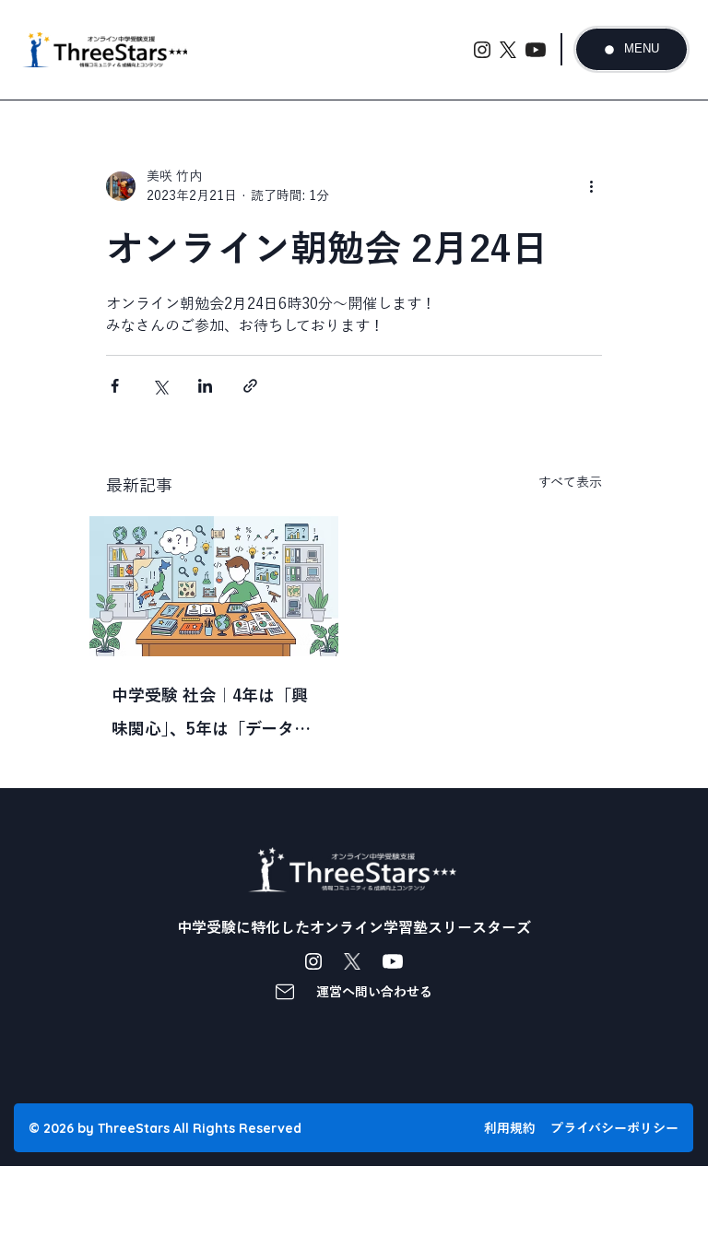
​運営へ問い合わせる (374, 991)
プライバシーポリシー (614, 1128)
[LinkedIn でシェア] (205, 386)
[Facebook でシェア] (115, 386)
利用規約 (510, 1128)
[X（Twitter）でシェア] (160, 386)
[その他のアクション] (591, 186)
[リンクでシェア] (250, 386)
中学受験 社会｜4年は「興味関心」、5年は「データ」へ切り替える (211, 716)
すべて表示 (570, 482)
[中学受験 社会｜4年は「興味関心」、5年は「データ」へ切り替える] (213, 586)
